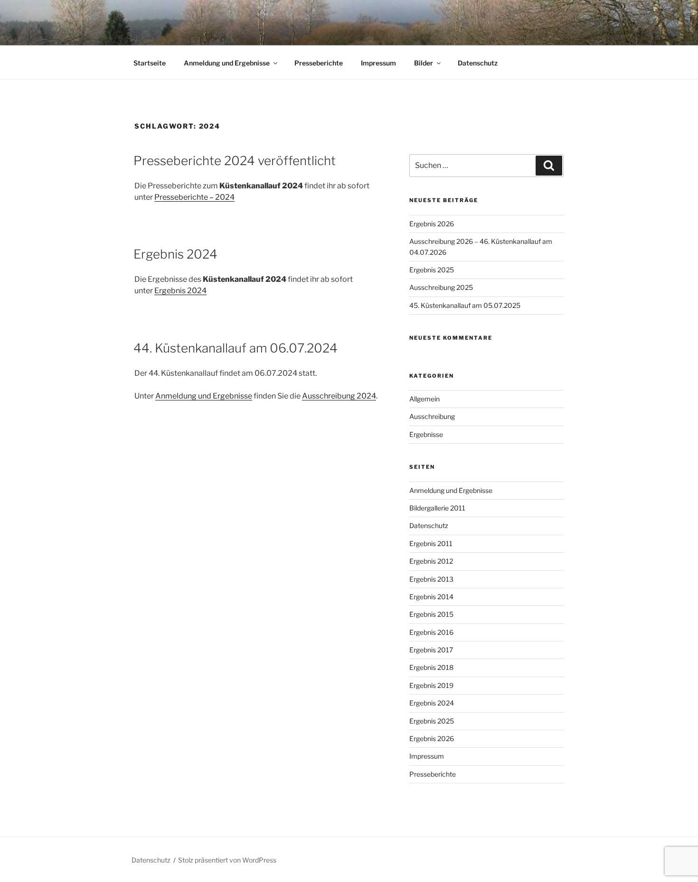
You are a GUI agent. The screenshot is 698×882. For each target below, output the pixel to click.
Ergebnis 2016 (431, 632)
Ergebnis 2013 (431, 579)
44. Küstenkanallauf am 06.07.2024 (235, 348)
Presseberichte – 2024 (194, 197)
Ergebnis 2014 (431, 597)
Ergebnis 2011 (431, 543)
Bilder (423, 63)
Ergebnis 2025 (431, 270)
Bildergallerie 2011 (437, 508)
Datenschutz (478, 63)
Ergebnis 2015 (431, 614)
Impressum (378, 63)
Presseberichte (318, 63)
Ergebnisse (426, 434)
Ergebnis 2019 (431, 685)
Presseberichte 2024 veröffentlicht (234, 160)
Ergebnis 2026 (431, 224)
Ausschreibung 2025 (441, 287)
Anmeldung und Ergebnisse (227, 63)
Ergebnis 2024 (175, 254)
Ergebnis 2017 (431, 650)
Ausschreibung (432, 416)
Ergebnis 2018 (431, 667)
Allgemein (424, 399)
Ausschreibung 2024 (339, 395)
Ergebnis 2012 (431, 561)
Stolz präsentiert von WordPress (227, 860)
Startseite (149, 63)
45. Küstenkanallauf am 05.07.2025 (464, 305)
